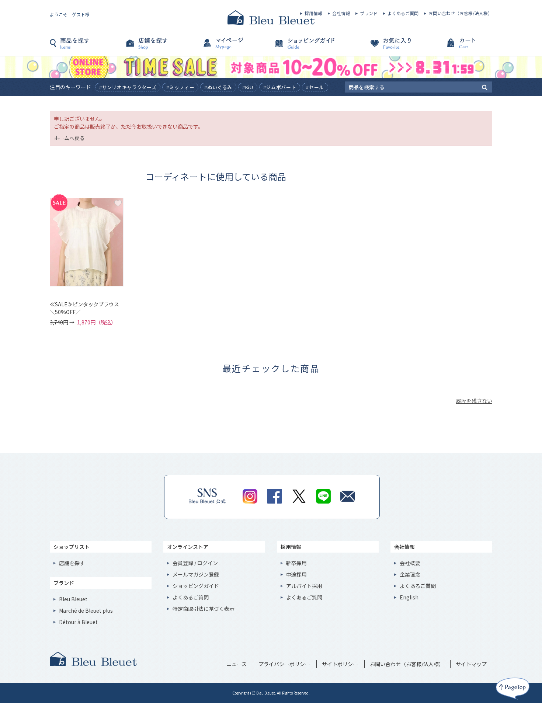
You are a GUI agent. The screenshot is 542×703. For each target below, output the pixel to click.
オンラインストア (187, 546)
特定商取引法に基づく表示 (203, 608)
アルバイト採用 (304, 585)
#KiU (247, 87)
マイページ (234, 47)
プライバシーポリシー (284, 664)
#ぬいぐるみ (218, 87)
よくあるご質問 (403, 13)
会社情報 (341, 13)
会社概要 (410, 563)
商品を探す (87, 47)
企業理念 (410, 574)
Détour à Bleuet (78, 622)
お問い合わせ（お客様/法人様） (460, 13)
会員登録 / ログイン (195, 563)
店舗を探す (160, 47)
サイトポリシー (340, 664)
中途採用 (296, 574)
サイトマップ (471, 664)
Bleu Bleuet (73, 599)
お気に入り (381, 47)
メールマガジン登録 (196, 574)
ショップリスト (71, 546)
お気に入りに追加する (118, 203)
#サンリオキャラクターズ (128, 87)
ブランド (369, 13)
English (409, 597)
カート (455, 47)
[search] (485, 86)
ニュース (236, 664)
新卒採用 (296, 563)
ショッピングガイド (308, 47)
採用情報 (313, 13)
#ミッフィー (180, 87)
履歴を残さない (474, 400)
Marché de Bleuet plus (86, 610)
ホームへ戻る (69, 138)
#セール (315, 87)
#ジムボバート (279, 87)
